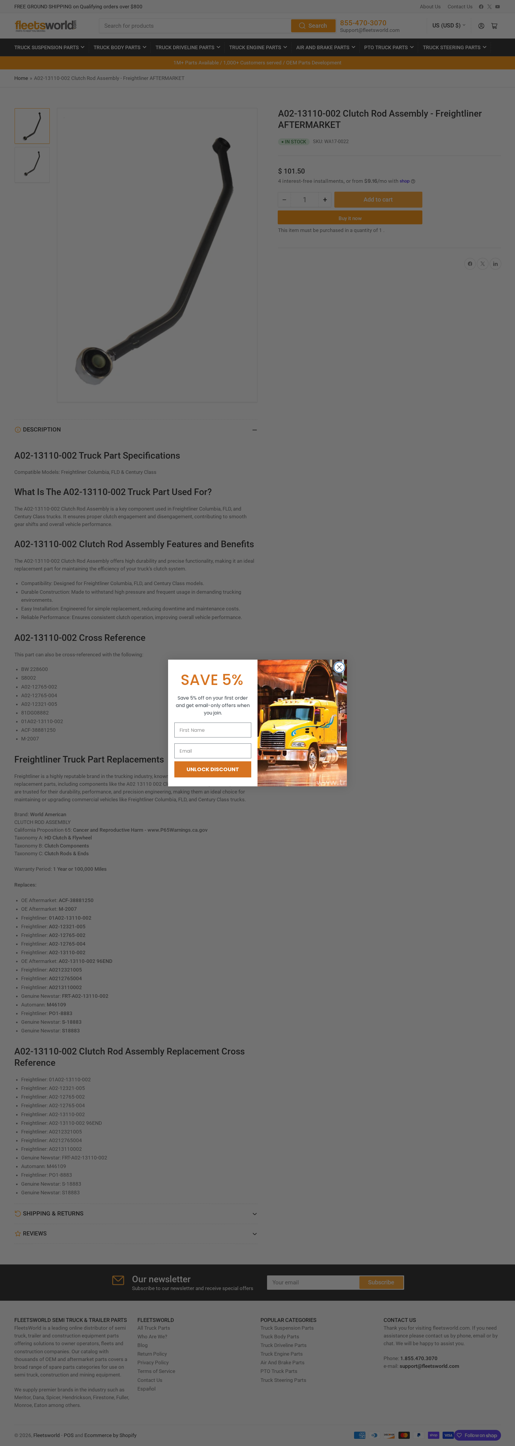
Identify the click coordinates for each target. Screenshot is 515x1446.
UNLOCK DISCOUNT (213, 769)
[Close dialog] (339, 667)
